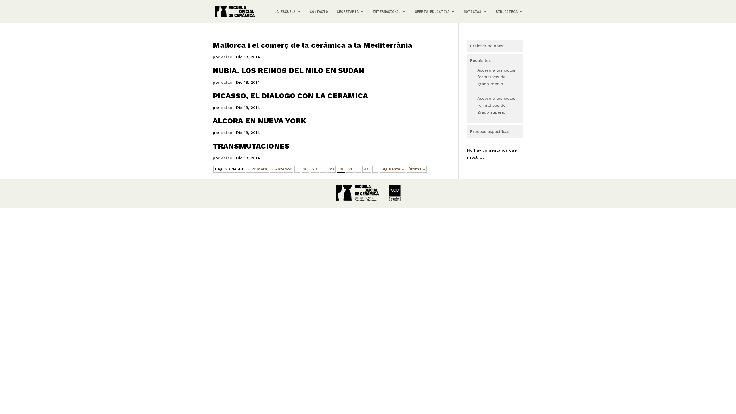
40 (366, 169)
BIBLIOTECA (507, 11)
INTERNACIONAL (386, 11)
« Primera (257, 169)
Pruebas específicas (489, 131)
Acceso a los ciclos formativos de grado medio (496, 77)
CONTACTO (319, 11)
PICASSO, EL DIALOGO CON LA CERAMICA (290, 95)
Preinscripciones (486, 45)
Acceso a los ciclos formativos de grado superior (496, 105)
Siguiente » (392, 169)
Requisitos (480, 60)
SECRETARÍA (348, 11)
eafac (226, 57)
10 (305, 169)
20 (314, 169)
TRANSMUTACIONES (251, 146)
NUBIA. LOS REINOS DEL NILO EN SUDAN (288, 70)
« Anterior (282, 169)
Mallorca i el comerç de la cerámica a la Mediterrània (312, 45)
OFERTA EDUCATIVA (432, 11)
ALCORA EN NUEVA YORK (259, 120)
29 (331, 169)
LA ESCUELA (285, 11)
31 (350, 169)
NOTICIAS (472, 11)
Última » (416, 169)
